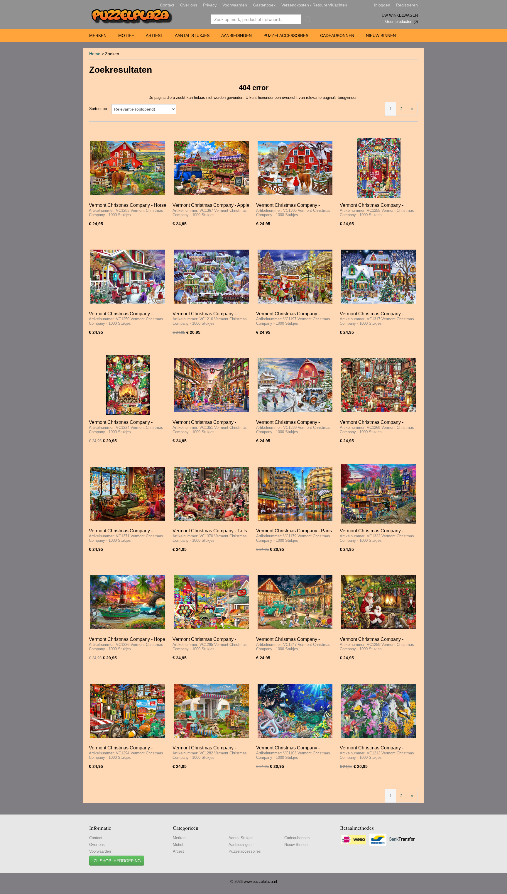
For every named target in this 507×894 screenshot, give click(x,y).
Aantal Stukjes (192, 35)
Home (94, 53)
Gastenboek (264, 5)
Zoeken (306, 19)
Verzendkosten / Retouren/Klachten (314, 5)
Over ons (188, 5)
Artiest (154, 35)
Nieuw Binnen (381, 35)
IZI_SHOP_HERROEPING (116, 860)
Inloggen (382, 5)
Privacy (210, 5)
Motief (126, 35)
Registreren (407, 5)
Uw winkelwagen (400, 15)
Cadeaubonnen (337, 35)
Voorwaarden (234, 5)
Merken (98, 35)
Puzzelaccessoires (285, 35)
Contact (167, 5)
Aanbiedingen (236, 35)
